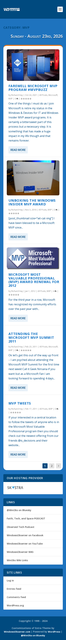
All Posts (43, 95)
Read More (18, 150)
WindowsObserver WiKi (20, 552)
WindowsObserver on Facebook (25, 535)
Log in (10, 580)
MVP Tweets (19, 403)
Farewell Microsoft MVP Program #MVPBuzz (33, 88)
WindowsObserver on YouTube (25, 543)
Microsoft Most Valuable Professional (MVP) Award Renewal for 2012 (33, 280)
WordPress (54, 631)
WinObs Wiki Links (17, 560)
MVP (10, 98)
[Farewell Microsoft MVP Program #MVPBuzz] (33, 65)
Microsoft (53, 95)
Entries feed (14, 588)
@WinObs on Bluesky (19, 510)
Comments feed (16, 597)
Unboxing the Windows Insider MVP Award (32, 202)
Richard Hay (17, 95)
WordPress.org (15, 605)
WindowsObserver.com (17, 631)
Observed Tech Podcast (20, 527)
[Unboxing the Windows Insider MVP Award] (33, 177)
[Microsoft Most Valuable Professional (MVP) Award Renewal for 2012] (33, 258)
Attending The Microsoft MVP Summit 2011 (31, 337)
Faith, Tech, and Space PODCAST (26, 518)
